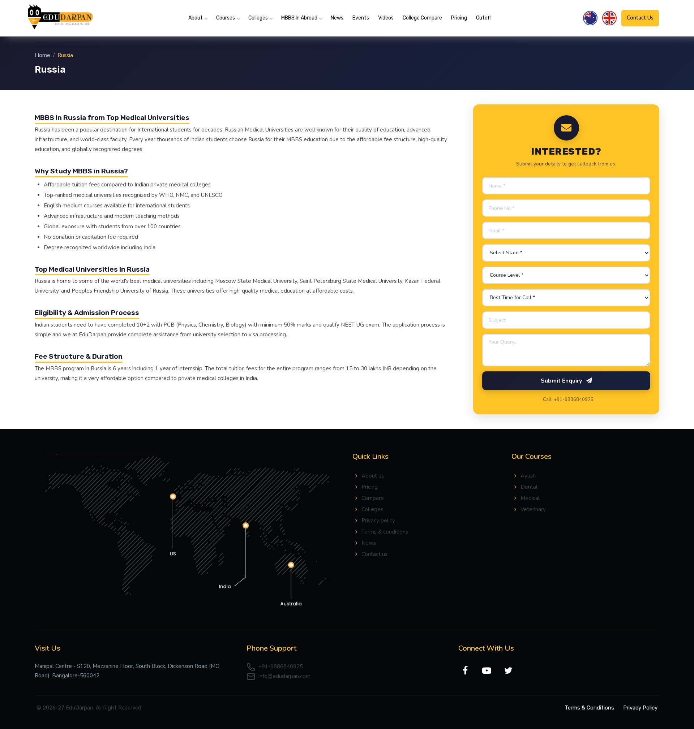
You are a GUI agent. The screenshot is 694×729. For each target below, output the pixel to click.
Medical (530, 498)
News (337, 18)
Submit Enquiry (562, 381)
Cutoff (483, 18)
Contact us (374, 554)
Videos (386, 18)
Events (360, 18)
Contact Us (640, 17)
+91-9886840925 (280, 666)
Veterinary (533, 509)
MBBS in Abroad (299, 18)
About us (372, 475)
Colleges (258, 18)
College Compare (422, 18)
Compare (372, 498)
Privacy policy (378, 520)
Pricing (459, 18)
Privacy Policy (640, 707)
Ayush (528, 475)
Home (42, 55)
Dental (528, 487)
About (195, 18)
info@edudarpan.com (283, 676)
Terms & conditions (384, 531)
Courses (225, 18)
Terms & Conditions (589, 707)
